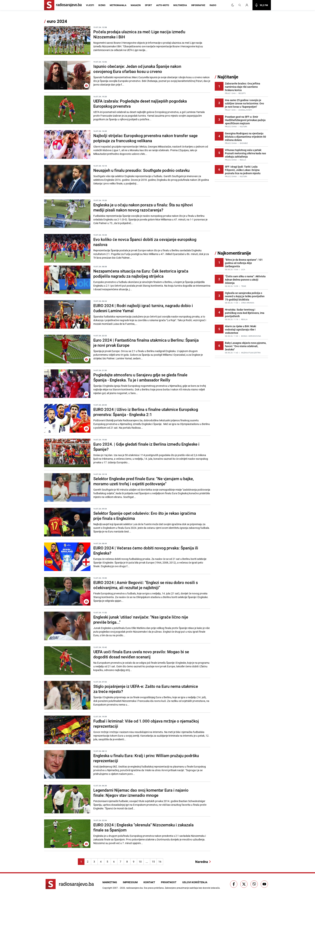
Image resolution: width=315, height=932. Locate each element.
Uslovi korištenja (194, 882)
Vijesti (90, 5)
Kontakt (149, 882)
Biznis (101, 5)
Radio (213, 5)
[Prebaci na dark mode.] (232, 5)
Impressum (130, 882)
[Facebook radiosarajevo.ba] (233, 884)
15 (153, 861)
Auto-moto (162, 5)
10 (140, 861)
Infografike (198, 5)
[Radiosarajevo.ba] (70, 884)
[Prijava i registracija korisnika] (247, 5)
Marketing (109, 882)
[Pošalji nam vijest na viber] (254, 884)
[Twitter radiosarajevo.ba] (244, 884)
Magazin (136, 5)
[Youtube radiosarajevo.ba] (264, 884)
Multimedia (180, 5)
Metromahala (118, 5)
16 (159, 861)
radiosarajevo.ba (134, 887)
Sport (148, 5)
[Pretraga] (239, 5)
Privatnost (168, 882)
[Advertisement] (242, 46)
